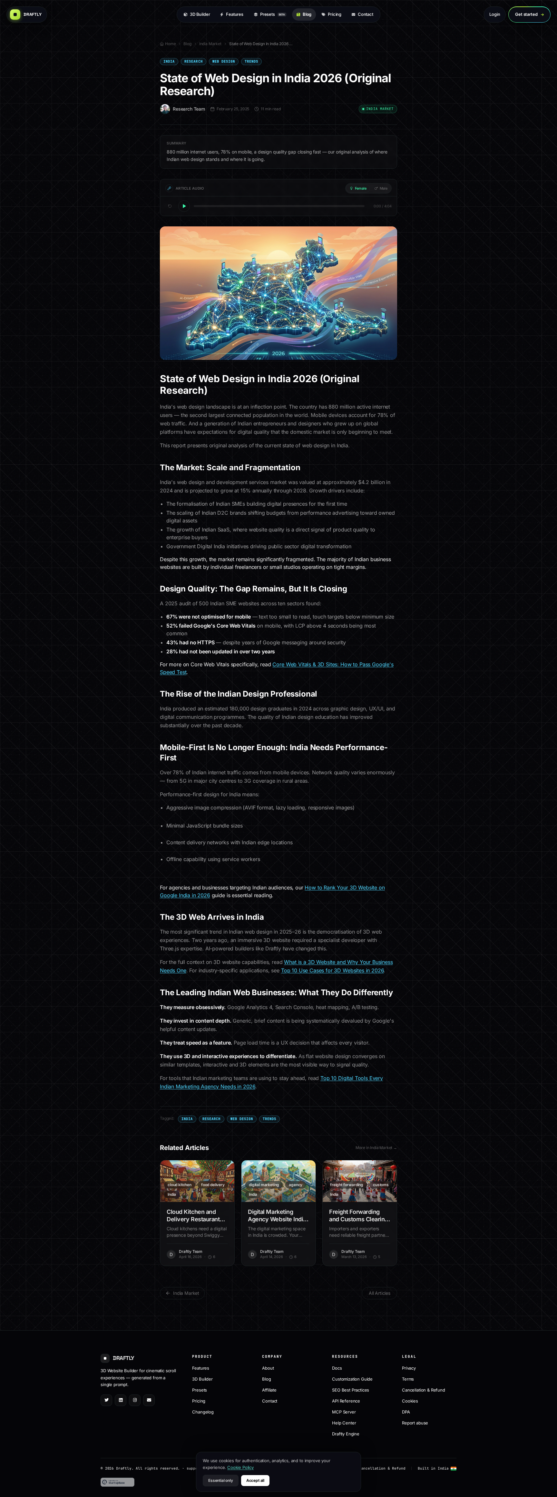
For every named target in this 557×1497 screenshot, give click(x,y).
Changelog (203, 1411)
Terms (408, 1378)
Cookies (410, 1400)
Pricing (334, 14)
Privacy (409, 1367)
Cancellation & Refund (423, 1389)
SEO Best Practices (350, 1389)
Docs (337, 1367)
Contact (365, 14)
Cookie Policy (240, 1467)
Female (360, 188)
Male (383, 188)
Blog (307, 14)
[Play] (184, 206)
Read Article (201, 1181)
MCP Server (344, 1411)
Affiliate (269, 1389)
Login (494, 14)
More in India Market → (376, 1147)
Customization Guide (352, 1378)
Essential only (220, 1480)
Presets (272, 14)
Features (234, 14)
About (268, 1367)
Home (170, 43)
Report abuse (415, 1422)
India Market (210, 43)
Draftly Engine (345, 1433)
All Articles (379, 1293)
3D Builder (200, 14)
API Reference (346, 1400)
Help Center (344, 1422)
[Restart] (169, 206)
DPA (406, 1411)
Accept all (255, 1480)
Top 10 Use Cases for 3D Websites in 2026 (332, 970)
